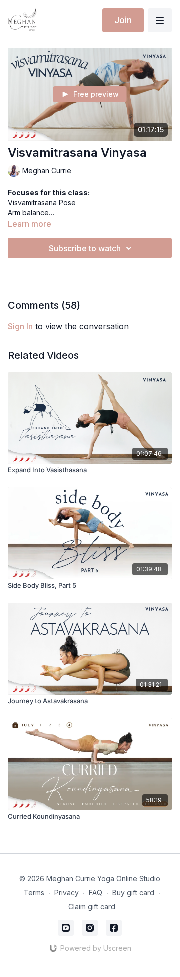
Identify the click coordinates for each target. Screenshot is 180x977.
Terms (34, 892)
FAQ (95, 892)
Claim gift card (92, 906)
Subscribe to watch (85, 248)
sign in (20, 326)
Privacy (66, 892)
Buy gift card (133, 892)
